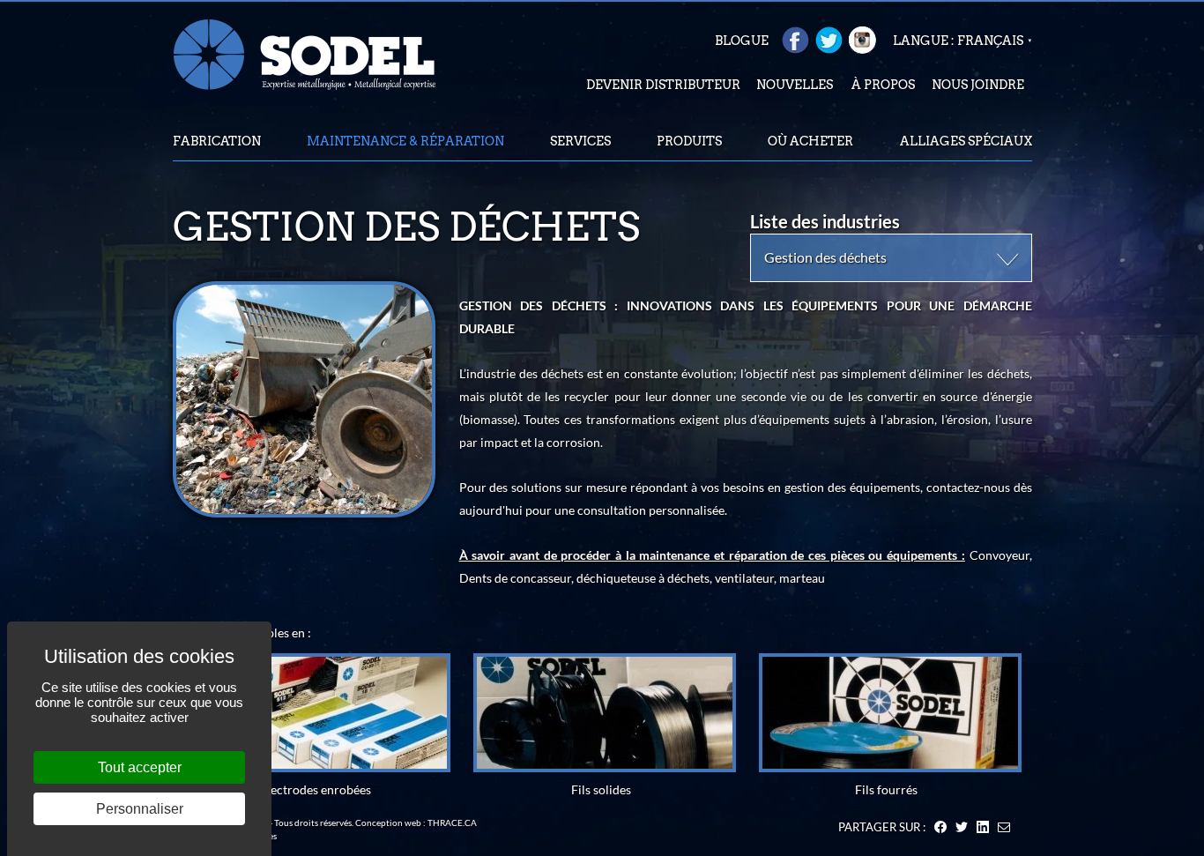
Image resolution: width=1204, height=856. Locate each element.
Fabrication (217, 141)
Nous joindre (978, 85)
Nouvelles (794, 85)
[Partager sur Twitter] (961, 826)
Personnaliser (139, 808)
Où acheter (810, 141)
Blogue (742, 40)
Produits (689, 141)
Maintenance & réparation (405, 141)
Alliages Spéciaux (966, 141)
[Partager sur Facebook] (940, 826)
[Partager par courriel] (1003, 826)
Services (580, 141)
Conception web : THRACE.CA (416, 822)
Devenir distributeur (663, 85)
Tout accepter (140, 767)
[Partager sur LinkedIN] (982, 826)
